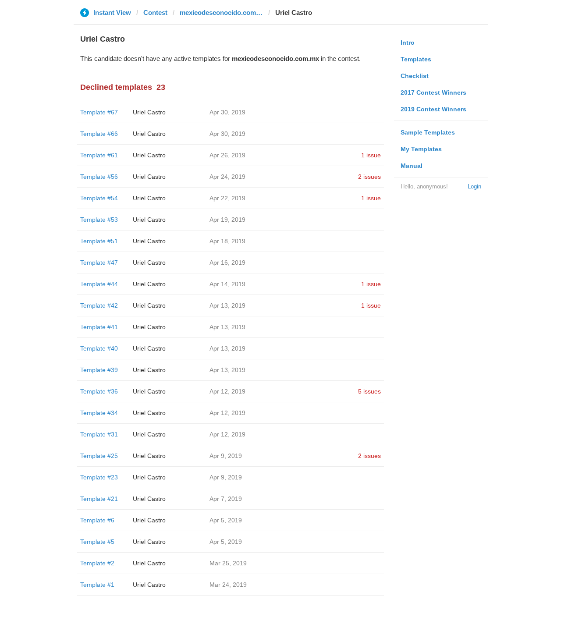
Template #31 (99, 434)
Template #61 (99, 155)
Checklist (415, 75)
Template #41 (99, 326)
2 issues (369, 176)
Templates (416, 59)
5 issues (369, 391)
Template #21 (99, 498)
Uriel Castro (149, 112)
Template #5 (97, 541)
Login (474, 186)
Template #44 (99, 283)
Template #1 (97, 584)
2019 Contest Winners (433, 109)
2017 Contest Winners (433, 92)
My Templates (421, 149)
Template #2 (97, 563)
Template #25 (99, 455)
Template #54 (99, 198)
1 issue (371, 155)
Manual (412, 165)
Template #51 (99, 241)
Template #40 (99, 348)
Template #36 (99, 391)
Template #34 (99, 412)
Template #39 (99, 369)
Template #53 (99, 219)
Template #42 (99, 305)
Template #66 (99, 133)
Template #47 (99, 262)
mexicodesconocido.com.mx (221, 12)
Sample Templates (428, 132)
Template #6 (97, 520)
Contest (155, 12)
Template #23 (99, 477)
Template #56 (99, 176)
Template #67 (99, 112)
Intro (408, 42)
